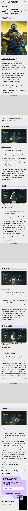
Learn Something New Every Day (10, 478)
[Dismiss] (25, 497)
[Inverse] (12, 2)
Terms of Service (9, 493)
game (7, 92)
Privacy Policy (18, 493)
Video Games (6, 505)
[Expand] (20, 497)
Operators (10, 61)
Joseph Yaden (7, 15)
